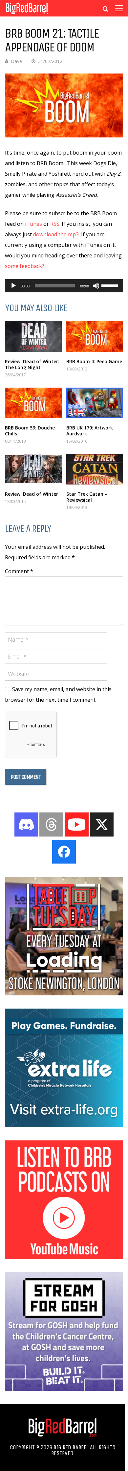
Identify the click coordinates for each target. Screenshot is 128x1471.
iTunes (33, 223)
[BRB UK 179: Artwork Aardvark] (94, 403)
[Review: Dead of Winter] (33, 469)
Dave (16, 61)
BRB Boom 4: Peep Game (94, 361)
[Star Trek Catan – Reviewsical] (94, 469)
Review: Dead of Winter (31, 494)
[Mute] (96, 285)
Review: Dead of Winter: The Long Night (32, 364)
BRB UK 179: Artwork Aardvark (89, 431)
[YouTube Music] (64, 1257)
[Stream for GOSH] (64, 1389)
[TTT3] (64, 993)
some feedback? (24, 266)
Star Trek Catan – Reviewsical (86, 497)
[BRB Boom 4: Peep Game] (94, 336)
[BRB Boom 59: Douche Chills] (33, 403)
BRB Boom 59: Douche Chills (30, 431)
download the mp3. (56, 234)
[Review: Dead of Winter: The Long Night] (33, 336)
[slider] (110, 285)
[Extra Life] (64, 1125)
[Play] (13, 285)
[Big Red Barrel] (27, 14)
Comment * (19, 571)
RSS (54, 223)
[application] (64, 285)
